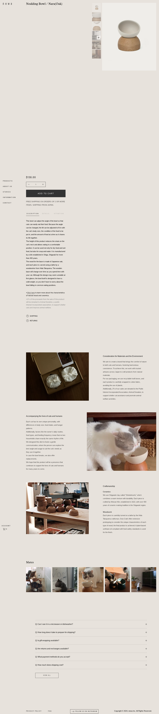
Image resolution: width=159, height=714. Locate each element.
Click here (31, 293)
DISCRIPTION (33, 213)
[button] (5, 529)
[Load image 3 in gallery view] (96, 26)
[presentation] (129, 37)
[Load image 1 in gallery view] (96, 7)
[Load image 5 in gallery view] (96, 54)
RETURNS (33, 321)
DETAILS (46, 213)
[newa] (7, 4)
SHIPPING (33, 316)
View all (47, 675)
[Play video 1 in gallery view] (96, 35)
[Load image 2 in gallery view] (96, 16)
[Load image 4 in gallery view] (96, 44)
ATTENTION (59, 213)
